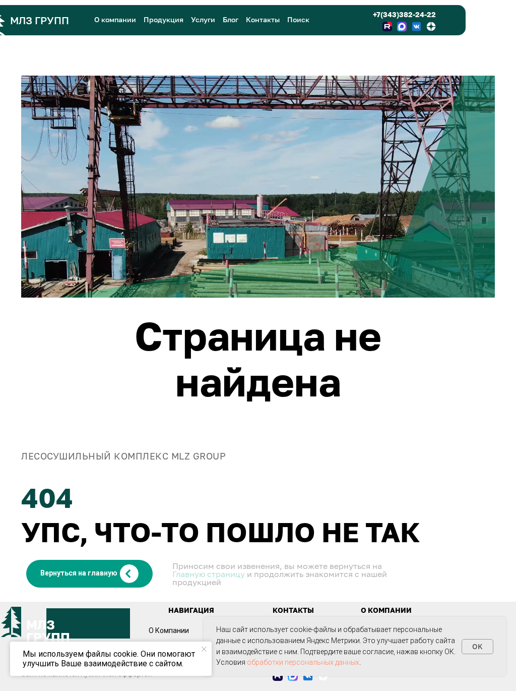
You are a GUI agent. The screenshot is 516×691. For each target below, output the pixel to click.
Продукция (163, 19)
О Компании (169, 630)
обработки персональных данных (303, 662)
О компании (115, 19)
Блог (230, 19)
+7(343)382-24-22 (404, 14)
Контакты (263, 19)
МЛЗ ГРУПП (39, 20)
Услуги (203, 19)
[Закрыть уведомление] (204, 649)
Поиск (298, 19)
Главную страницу (208, 574)
